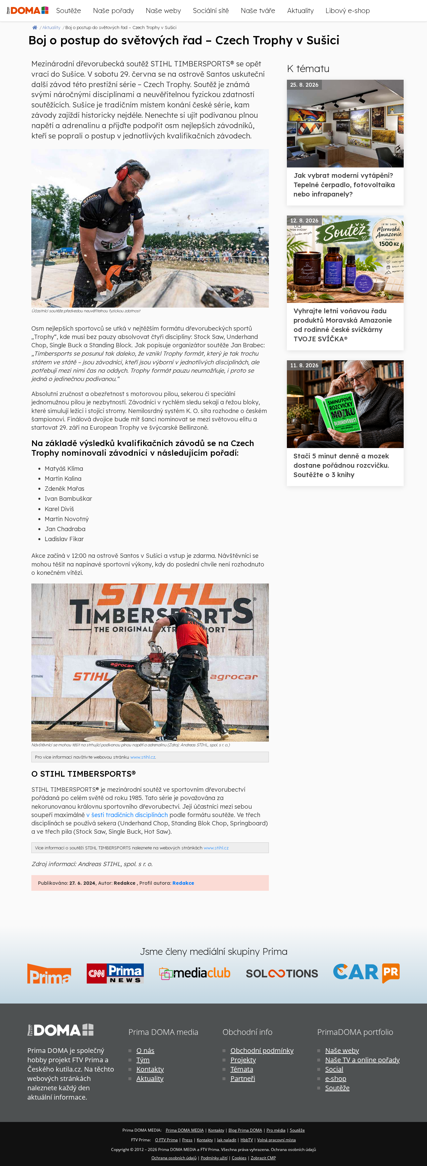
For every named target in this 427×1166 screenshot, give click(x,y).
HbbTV (247, 1140)
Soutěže (68, 10)
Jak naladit (226, 1140)
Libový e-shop (348, 10)
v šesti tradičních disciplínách (127, 815)
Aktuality (300, 10)
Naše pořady (113, 10)
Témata (242, 1069)
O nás (145, 1050)
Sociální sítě (211, 10)
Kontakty (150, 1069)
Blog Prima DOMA (245, 1130)
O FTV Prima (166, 1140)
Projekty (243, 1059)
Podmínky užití (214, 1158)
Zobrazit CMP (263, 1158)
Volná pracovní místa (276, 1140)
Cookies (239, 1158)
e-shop (335, 1078)
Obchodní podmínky (262, 1050)
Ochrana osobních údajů (173, 1158)
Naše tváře (258, 10)
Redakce (183, 883)
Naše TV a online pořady (362, 1059)
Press (187, 1140)
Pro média (276, 1130)
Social (334, 1069)
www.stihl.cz (142, 757)
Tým (143, 1059)
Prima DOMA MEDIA (185, 1130)
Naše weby (163, 10)
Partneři (243, 1078)
